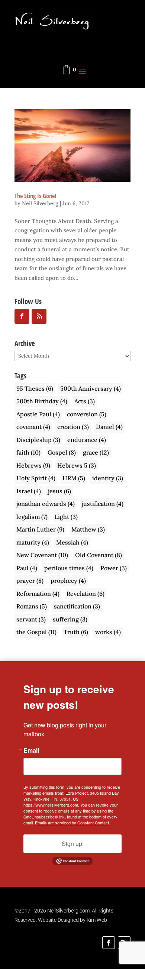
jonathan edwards (45, 503)
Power (113, 568)
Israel (28, 491)
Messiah (72, 542)
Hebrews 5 (76, 465)
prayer (30, 580)
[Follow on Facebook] (108, 942)
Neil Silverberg (40, 203)
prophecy (68, 580)
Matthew (88, 529)
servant (31, 619)
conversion (86, 414)
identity (107, 478)
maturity (32, 542)
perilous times (68, 568)
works (108, 632)
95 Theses (34, 388)
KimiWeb (97, 920)
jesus (59, 491)
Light (66, 516)
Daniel (109, 426)
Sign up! (73, 843)
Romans (31, 606)
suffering (70, 619)
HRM (73, 478)
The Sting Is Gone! (35, 196)
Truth (76, 632)
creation (73, 426)
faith (28, 452)
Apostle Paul (38, 414)
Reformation (37, 593)
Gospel (62, 452)
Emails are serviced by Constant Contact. (72, 823)
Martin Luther (40, 529)
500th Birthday (41, 401)
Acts (84, 401)
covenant (33, 426)
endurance (86, 439)
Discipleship (38, 439)
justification (102, 503)
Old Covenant (98, 555)
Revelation (85, 593)
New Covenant (42, 555)
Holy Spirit (35, 478)
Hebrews (33, 465)
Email (31, 750)
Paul (26, 568)
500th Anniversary (90, 388)
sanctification (77, 606)
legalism (32, 516)
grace (96, 452)
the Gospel (36, 632)
